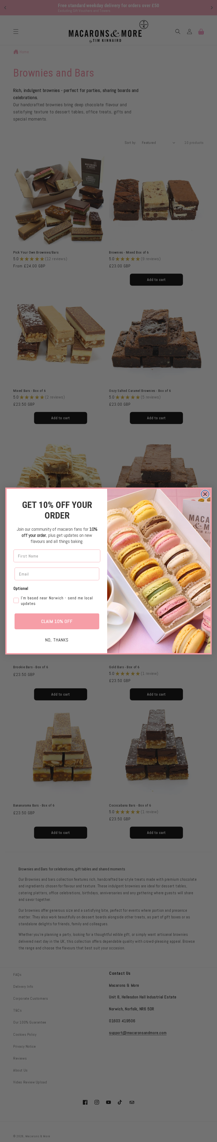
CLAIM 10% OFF (57, 621)
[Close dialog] (205, 494)
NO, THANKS (57, 640)
